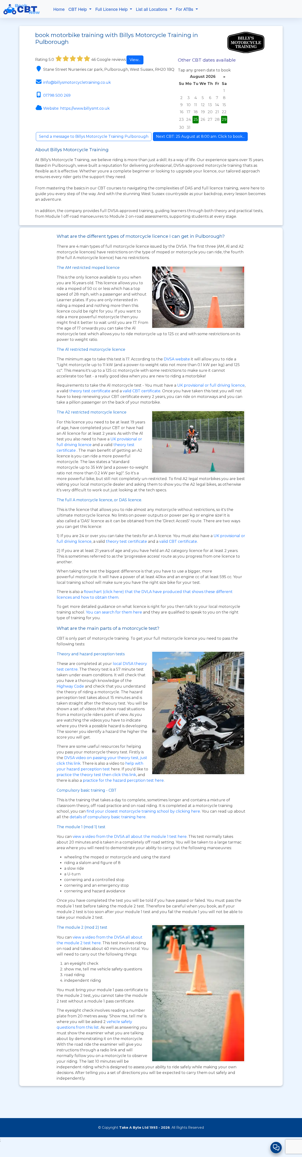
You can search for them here (114, 612)
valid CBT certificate (141, 391)
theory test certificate (90, 391)
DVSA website (177, 359)
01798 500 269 (57, 95)
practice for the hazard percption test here (123, 780)
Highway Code (70, 686)
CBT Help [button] (78, 9)
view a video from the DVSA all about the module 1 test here (130, 836)
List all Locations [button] (152, 9)
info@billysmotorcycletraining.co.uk (77, 82)
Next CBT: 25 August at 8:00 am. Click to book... (200, 136)
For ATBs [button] (185, 9)
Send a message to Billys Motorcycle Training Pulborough (93, 136)
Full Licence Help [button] (112, 9)
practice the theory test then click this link (96, 775)
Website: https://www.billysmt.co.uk (76, 108)
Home (59, 9)
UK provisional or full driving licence (211, 385)
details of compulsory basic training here (108, 817)
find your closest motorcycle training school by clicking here (143, 811)
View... (135, 60)
